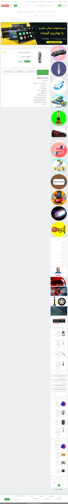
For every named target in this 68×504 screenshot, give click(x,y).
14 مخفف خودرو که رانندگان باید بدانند (60, 387)
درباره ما (55, 1)
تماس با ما (27, 1)
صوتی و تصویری (63, 242)
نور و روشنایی (39, 47)
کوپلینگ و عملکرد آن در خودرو (61, 380)
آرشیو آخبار (54, 394)
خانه (59, 496)
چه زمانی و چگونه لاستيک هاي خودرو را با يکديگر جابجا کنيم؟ (59, 382)
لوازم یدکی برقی (63, 257)
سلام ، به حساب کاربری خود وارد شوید (8, 1)
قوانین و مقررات (49, 1)
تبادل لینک (60, 1)
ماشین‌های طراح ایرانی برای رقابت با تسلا (60, 389)
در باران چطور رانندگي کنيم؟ (62, 378)
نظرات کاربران (20, 61)
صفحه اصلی (65, 1)
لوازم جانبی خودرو (63, 245)
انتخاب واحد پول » (21, 20)
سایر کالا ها (64, 264)
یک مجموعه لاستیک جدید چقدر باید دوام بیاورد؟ (59, 391)
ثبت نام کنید (18, 1)
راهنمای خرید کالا (41, 1)
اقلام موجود (51, 496)
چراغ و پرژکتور (63, 250)
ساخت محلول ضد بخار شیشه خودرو (61, 385)
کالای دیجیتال (63, 252)
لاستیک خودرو (63, 262)
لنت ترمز (64, 259)
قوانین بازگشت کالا (34, 1)
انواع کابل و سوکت (63, 254)
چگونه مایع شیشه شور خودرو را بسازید (60, 376)
